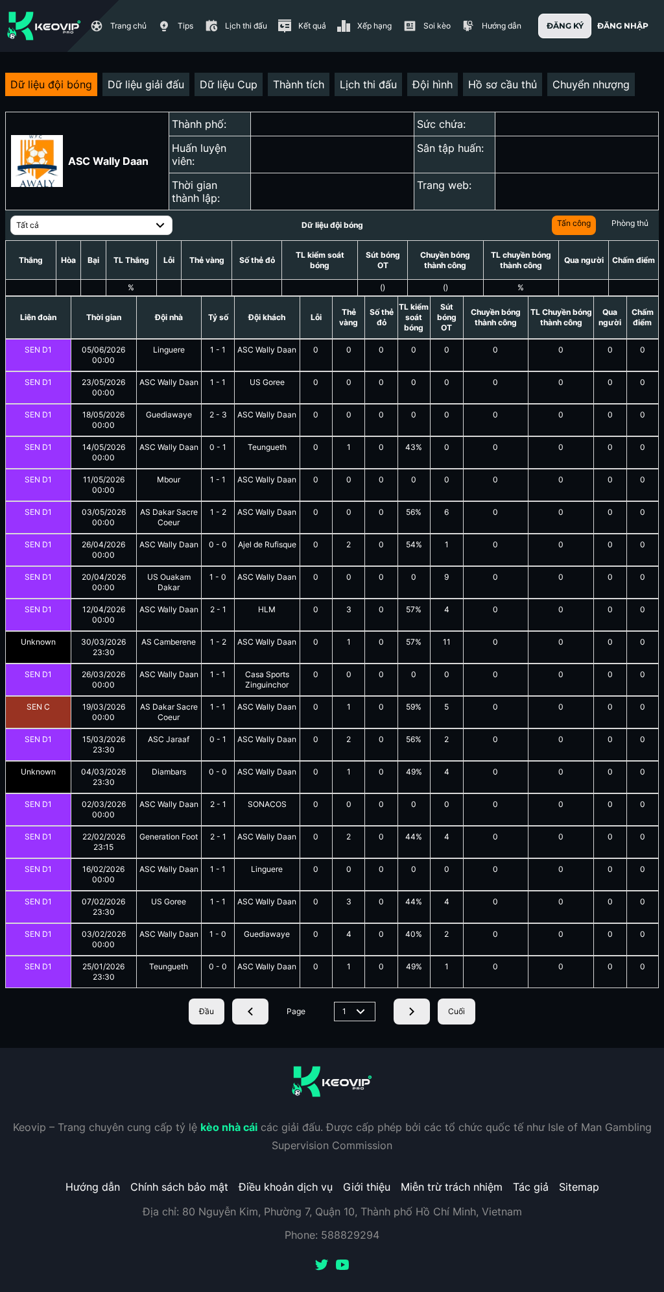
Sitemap (579, 1186)
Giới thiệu (366, 1186)
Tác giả (531, 1186)
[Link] (44, 26)
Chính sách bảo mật (179, 1186)
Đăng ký (565, 26)
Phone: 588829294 (332, 1234)
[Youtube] (342, 1266)
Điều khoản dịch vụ (286, 1186)
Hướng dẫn (92, 1186)
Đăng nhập (622, 26)
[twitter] (321, 1266)
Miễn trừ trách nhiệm (452, 1186)
